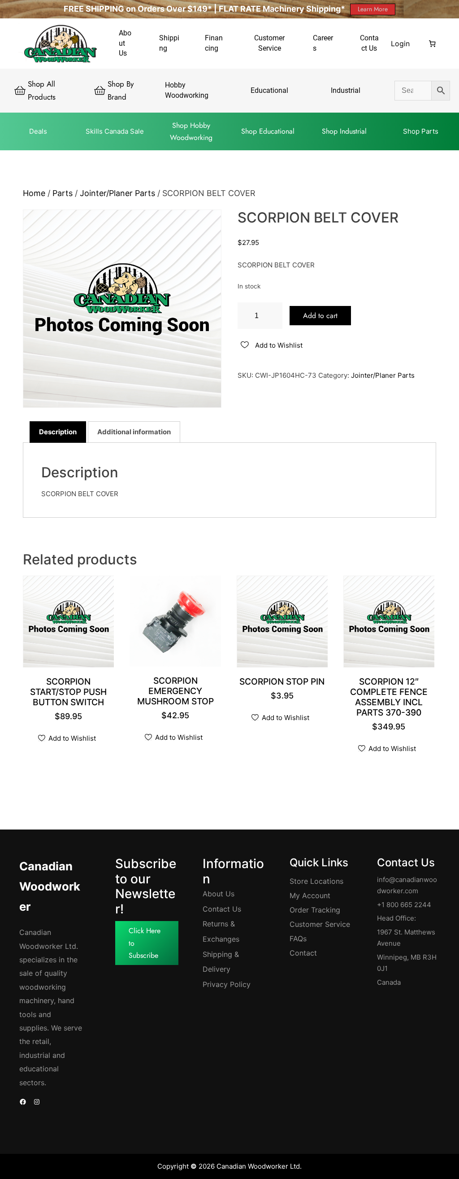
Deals (38, 131)
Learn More (373, 8)
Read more (391, 713)
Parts (62, 193)
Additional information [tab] (134, 432)
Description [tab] (58, 432)
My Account (310, 895)
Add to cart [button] (71, 703)
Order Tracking (315, 909)
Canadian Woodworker (49, 886)
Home (34, 193)
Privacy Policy (227, 984)
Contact (303, 952)
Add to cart (320, 315)
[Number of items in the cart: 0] (432, 43)
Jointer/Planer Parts (117, 193)
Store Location (315, 881)
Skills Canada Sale (115, 131)
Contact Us (222, 908)
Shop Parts (420, 131)
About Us (218, 893)
